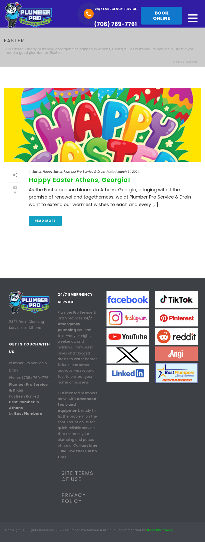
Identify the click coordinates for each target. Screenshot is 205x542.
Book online (161, 15)
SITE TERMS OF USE (78, 476)
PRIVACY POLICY (74, 498)
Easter (191, 62)
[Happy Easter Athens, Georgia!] (102, 125)
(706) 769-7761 (115, 24)
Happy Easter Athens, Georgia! (79, 180)
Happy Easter (52, 171)
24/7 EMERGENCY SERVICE (116, 9)
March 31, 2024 (129, 171)
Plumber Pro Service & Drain (84, 171)
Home (177, 62)
